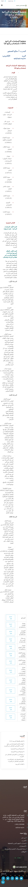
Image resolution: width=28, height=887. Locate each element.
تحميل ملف (10, 617)
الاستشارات (22, 846)
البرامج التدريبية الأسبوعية (17, 751)
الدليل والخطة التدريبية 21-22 (16, 741)
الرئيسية (20, 20)
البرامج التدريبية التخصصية (17, 748)
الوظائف (23, 851)
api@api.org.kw (20, 827)
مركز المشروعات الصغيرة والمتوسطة (15, 849)
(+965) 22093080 (19, 824)
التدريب (24, 840)
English (2, 1)
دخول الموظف (10, 1)
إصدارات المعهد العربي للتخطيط (17, 843)
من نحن (23, 838)
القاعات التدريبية (19, 764)
